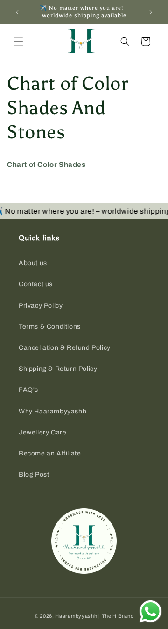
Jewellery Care (42, 432)
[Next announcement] (150, 12)
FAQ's (28, 389)
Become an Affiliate (50, 453)
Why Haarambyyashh (52, 411)
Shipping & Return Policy (58, 368)
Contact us (36, 284)
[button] (18, 41)
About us (33, 263)
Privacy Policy (41, 305)
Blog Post (34, 474)
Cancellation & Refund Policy (65, 347)
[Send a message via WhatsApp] (150, 611)
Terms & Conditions (50, 326)
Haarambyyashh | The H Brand (94, 616)
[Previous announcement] (17, 12)
